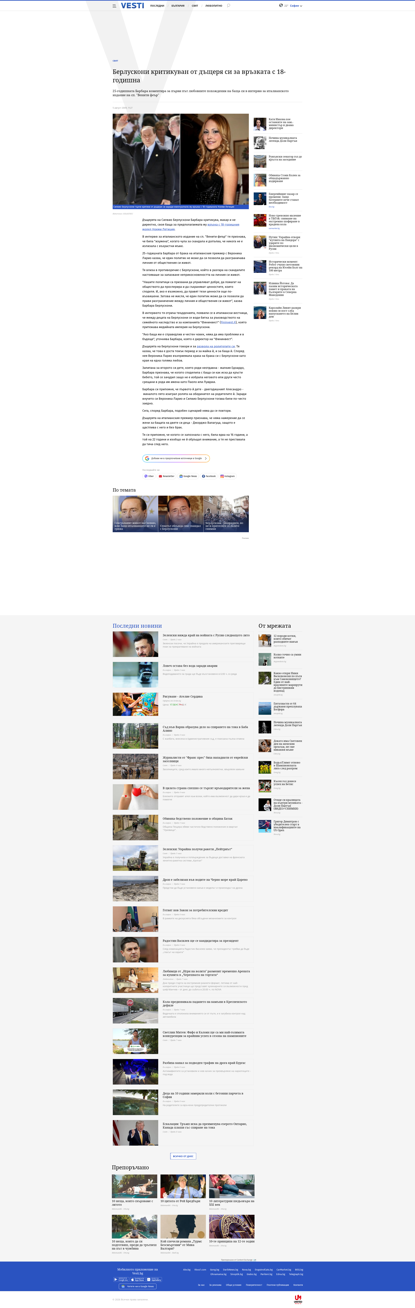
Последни (157, 5)
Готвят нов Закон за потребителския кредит (195, 910)
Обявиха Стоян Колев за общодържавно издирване (284, 178)
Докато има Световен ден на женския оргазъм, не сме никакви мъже (288, 745)
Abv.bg (186, 1269)
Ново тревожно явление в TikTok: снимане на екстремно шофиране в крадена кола (285, 220)
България (178, 5)
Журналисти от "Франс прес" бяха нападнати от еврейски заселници (205, 759)
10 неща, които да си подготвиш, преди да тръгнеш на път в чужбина (134, 1244)
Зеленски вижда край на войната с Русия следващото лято (206, 635)
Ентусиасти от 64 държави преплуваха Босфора (288, 706)
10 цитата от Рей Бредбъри (180, 1201)
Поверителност (254, 1285)
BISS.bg (299, 1269)
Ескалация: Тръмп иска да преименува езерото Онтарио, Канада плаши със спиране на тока (205, 1125)
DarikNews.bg (230, 1269)
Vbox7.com (200, 1269)
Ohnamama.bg (218, 1274)
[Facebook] (303, 1289)
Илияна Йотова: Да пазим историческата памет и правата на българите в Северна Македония (283, 289)
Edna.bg (280, 1274)
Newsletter (168, 476)
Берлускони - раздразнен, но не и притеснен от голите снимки (224, 526)
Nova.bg (246, 1269)
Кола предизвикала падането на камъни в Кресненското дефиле (205, 1003)
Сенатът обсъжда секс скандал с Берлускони (180, 527)
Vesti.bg (132, 5)
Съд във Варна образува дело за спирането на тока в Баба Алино (205, 728)
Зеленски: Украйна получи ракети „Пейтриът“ (197, 849)
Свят (195, 5)
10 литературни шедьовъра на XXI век (231, 1202)
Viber (151, 476)
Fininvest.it (228, 322)
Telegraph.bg (296, 1274)
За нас (201, 1285)
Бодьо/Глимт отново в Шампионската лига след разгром (287, 765)
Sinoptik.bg (236, 1274)
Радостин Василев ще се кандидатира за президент (201, 941)
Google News (190, 476)
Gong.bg (214, 1269)
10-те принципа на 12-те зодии (232, 1241)
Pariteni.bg (266, 1274)
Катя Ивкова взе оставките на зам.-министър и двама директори (281, 123)
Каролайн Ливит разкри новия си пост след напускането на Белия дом (285, 312)
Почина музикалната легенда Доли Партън (283, 139)
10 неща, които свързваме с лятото (132, 1202)
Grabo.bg (252, 1274)
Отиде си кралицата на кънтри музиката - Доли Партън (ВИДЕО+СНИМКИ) (288, 804)
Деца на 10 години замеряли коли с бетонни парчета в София (203, 1095)
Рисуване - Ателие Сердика (183, 696)
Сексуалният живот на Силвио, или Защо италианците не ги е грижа (135, 526)
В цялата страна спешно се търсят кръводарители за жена (206, 788)
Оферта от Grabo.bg (172, 700)
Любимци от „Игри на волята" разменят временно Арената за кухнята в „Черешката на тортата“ (206, 973)
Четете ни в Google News (140, 1286)
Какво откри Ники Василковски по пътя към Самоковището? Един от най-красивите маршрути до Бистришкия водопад (288, 681)
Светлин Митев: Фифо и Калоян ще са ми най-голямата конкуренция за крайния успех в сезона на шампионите (204, 1034)
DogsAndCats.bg (264, 1269)
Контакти (298, 1285)
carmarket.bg (274, 228)
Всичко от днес (183, 1156)
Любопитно (213, 5)
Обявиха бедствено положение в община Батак (197, 818)
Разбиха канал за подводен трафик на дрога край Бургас (204, 1063)
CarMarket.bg (284, 1269)
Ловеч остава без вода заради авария (190, 666)
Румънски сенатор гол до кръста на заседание (285, 158)
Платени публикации (278, 1285)
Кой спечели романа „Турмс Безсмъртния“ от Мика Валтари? (181, 1244)
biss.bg (271, 206)
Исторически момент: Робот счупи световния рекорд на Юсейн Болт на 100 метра (285, 266)
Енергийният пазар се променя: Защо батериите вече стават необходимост (284, 198)
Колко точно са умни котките (287, 656)
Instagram (229, 476)
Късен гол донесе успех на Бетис (285, 782)
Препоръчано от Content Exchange (237, 1260)
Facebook (211, 476)
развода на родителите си (216, 346)
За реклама (215, 1285)
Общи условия (233, 1285)
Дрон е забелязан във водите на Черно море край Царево (205, 880)
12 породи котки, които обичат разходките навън (286, 638)
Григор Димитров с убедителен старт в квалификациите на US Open (287, 826)
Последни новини (137, 625)
